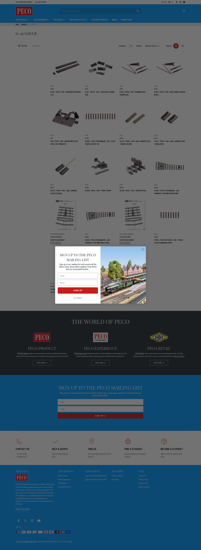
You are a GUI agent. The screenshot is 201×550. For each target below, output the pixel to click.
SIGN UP (78, 290)
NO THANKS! (78, 298)
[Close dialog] (143, 249)
